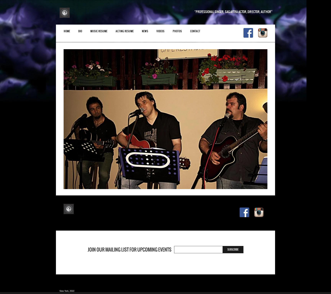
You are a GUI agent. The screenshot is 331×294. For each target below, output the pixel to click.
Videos (160, 31)
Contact (195, 31)
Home (67, 31)
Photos (177, 31)
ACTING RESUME (125, 31)
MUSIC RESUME (98, 31)
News (145, 31)
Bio (80, 31)
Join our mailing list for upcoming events (129, 249)
